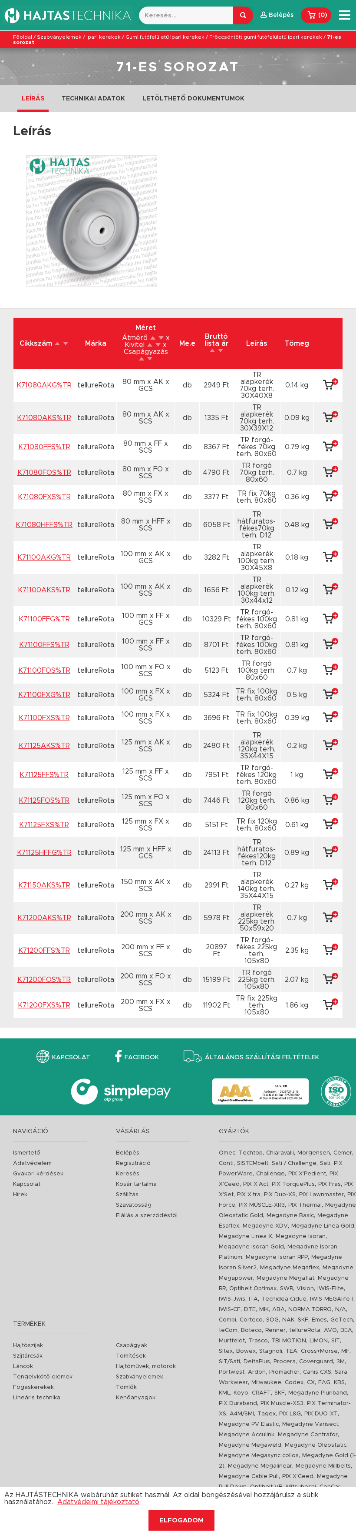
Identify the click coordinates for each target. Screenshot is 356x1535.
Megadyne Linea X (245, 1236)
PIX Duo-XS (280, 1195)
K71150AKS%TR (44, 885)
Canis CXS (317, 1372)
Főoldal (22, 37)
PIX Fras (329, 1184)
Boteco (251, 1330)
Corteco (251, 1320)
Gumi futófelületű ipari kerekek (164, 37)
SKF (303, 1320)
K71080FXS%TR (44, 497)
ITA (253, 1299)
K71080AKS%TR (44, 417)
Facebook (142, 1057)
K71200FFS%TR (44, 950)
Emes (319, 1320)
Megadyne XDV (265, 1226)
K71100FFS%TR (44, 644)
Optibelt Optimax (253, 1288)
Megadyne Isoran (301, 1236)
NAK (288, 1320)
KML (224, 1393)
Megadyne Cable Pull (249, 1476)
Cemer (342, 1153)
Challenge (270, 1174)
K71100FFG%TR (44, 619)
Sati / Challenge (294, 1163)
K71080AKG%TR (44, 385)
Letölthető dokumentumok (193, 99)
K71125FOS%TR (44, 800)
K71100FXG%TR (44, 694)
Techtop (251, 1153)
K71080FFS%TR (44, 447)
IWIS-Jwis (232, 1299)
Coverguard (316, 1362)
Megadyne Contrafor (308, 1435)
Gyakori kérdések (38, 1174)
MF (345, 1351)
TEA (291, 1351)
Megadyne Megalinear (260, 1466)
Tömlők (126, 1387)
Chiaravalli (280, 1153)
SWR (286, 1288)
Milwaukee (266, 1382)
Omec (227, 1153)
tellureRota (304, 1330)
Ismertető (26, 1153)
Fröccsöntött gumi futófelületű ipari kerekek (265, 37)
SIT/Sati (229, 1362)
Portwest (231, 1372)
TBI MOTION (288, 1341)
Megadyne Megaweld (250, 1445)
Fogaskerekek (33, 1387)
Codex (294, 1382)
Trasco (258, 1341)
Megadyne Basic (290, 1215)
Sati (325, 1163)
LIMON (319, 1341)
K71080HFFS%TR (44, 524)
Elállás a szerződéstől (147, 1215)
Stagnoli (270, 1351)
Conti (226, 1163)
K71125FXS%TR (44, 824)
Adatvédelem (32, 1163)
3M (340, 1362)
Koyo (241, 1393)
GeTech (341, 1320)
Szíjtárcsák (28, 1356)
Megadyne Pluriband (317, 1393)
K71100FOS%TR (44, 670)
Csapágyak (131, 1345)
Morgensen (313, 1153)
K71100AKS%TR (44, 590)
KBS (339, 1382)
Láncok (23, 1366)
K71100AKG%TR (44, 557)
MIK (264, 1309)
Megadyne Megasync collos (259, 1455)
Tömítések (131, 1356)
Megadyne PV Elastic (249, 1424)
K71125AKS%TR (44, 745)
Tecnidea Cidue (284, 1299)
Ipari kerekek (103, 37)
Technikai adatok (93, 99)
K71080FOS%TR (44, 472)
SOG (272, 1320)
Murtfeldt (232, 1341)
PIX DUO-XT (321, 1414)
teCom (228, 1330)
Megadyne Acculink (246, 1435)
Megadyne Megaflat (285, 1278)
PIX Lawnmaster (321, 1195)
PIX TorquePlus (293, 1184)
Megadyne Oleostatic (315, 1445)
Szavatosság (134, 1205)
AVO (330, 1330)
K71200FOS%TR (44, 979)
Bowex (246, 1351)
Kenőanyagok (135, 1398)
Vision (305, 1288)
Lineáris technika (36, 1398)
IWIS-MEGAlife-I (331, 1299)
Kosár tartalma (136, 1184)
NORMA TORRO (310, 1309)
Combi (227, 1320)
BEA (346, 1330)
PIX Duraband (238, 1403)
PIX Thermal (305, 1205)
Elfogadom (181, 1520)
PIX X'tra (248, 1195)
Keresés (127, 1174)
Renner (275, 1330)
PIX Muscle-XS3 (281, 1403)
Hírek (20, 1195)
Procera (285, 1362)
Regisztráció (133, 1163)
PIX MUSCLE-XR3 (262, 1205)
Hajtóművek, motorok (146, 1366)
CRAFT (261, 1393)
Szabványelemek (59, 37)
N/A (340, 1309)
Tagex (266, 1414)
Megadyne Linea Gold (322, 1226)
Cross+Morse (319, 1351)
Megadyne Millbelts (323, 1466)
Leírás (33, 99)
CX (311, 1382)
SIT (335, 1341)
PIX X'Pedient (307, 1174)
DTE (250, 1309)
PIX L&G (290, 1414)
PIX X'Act (255, 1184)
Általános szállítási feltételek (262, 1057)
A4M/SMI (242, 1414)
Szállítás (127, 1195)
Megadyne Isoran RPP (277, 1257)
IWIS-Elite (330, 1288)
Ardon (257, 1372)
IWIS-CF (230, 1309)
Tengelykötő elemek (43, 1377)
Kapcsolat (71, 1057)
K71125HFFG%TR (44, 852)
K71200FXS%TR (44, 1005)
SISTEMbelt (252, 1163)
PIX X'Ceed (297, 1476)
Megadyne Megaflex (289, 1268)
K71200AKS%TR (44, 917)
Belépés (127, 1153)
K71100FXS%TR (44, 717)
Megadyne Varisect (310, 1424)
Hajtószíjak (28, 1345)
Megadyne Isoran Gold (251, 1247)
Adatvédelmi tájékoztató (98, 1501)
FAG (324, 1382)
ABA (278, 1309)
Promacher (284, 1372)
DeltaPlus (257, 1362)
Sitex (226, 1351)
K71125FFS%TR (44, 774)
